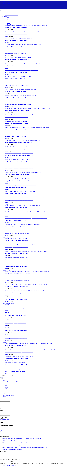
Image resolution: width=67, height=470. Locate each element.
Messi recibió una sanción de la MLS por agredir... (17, 259)
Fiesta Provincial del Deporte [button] (8, 303)
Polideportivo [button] (5, 204)
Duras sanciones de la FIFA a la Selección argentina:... (17, 253)
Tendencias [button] (5, 342)
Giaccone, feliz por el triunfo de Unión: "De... (15, 78)
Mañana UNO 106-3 (6, 394)
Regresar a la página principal (6, 430)
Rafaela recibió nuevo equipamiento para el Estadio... (18, 161)
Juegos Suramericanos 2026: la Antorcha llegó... (16, 207)
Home (4, 14)
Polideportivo (5, 392)
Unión (8, 19)
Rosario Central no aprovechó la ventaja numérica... (17, 110)
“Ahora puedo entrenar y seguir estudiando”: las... (17, 233)
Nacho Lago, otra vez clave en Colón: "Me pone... (16, 72)
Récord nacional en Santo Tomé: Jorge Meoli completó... (18, 293)
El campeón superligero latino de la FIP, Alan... (16, 299)
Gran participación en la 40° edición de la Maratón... (17, 181)
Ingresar (4, 3)
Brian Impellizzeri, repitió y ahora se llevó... (15, 323)
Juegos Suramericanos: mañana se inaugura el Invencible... (19, 155)
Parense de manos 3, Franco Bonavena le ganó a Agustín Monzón (13, 445)
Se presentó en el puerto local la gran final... (15, 136)
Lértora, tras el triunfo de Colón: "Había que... (16, 34)
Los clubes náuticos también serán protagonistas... (17, 149)
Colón (8, 18)
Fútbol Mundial (5, 393)
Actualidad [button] (5, 16)
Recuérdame (4, 417)
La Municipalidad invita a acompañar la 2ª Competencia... (19, 200)
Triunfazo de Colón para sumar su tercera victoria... (17, 46)
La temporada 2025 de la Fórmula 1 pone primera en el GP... (12, 449)
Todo (8, 17)
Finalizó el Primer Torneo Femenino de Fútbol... (16, 193)
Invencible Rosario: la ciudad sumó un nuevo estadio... (18, 104)
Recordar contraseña (4, 419)
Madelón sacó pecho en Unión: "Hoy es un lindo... (17, 98)
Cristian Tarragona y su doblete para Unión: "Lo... (17, 91)
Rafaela (8, 23)
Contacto (4, 1)
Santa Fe (8, 22)
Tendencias (5, 396)
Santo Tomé (9, 24)
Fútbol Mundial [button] (5, 237)
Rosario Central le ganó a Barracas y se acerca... (16, 117)
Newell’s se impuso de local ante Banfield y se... (16, 27)
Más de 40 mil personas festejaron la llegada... (16, 129)
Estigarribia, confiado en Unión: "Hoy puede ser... (17, 85)
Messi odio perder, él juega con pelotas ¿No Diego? (17, 364)
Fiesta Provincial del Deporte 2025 (11, 381)
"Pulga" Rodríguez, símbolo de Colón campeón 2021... (18, 330)
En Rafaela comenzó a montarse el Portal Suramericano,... (19, 168)
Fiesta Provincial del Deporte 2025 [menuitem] (11, 15)
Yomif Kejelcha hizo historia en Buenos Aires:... (16, 226)
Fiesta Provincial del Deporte (8, 395)
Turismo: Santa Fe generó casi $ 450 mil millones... (17, 358)
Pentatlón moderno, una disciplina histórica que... (17, 214)
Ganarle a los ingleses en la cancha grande (15, 371)
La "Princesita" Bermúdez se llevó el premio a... (16, 315)
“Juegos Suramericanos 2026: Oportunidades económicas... (19, 142)
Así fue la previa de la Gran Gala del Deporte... (16, 338)
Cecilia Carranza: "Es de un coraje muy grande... (16, 220)
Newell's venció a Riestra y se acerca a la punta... (16, 123)
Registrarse (9, 3)
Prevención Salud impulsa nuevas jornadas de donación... (19, 352)
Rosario (8, 20)
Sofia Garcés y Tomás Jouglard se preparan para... (17, 286)
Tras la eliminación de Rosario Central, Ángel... (16, 266)
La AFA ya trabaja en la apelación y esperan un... (16, 247)
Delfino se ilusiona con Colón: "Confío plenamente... (17, 40)
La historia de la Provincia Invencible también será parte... (12, 440)
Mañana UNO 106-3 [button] (6, 270)
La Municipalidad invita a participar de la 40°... (16, 187)
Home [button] (4, 380)
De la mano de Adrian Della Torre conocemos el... (17, 280)
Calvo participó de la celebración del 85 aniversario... (18, 174)
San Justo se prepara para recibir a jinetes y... (16, 345)
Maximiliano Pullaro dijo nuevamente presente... (17, 308)
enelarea (6, 29)
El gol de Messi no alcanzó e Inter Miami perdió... (16, 240)
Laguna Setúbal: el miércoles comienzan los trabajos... (18, 273)
